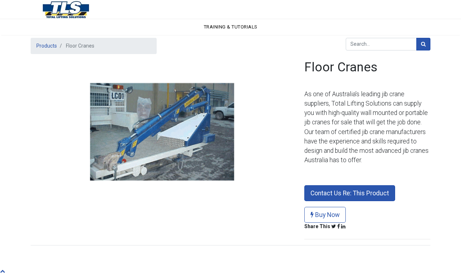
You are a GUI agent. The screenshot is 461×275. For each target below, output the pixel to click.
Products (46, 46)
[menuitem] (230, 27)
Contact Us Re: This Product (349, 193)
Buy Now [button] (327, 214)
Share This (317, 226)
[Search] (423, 44)
